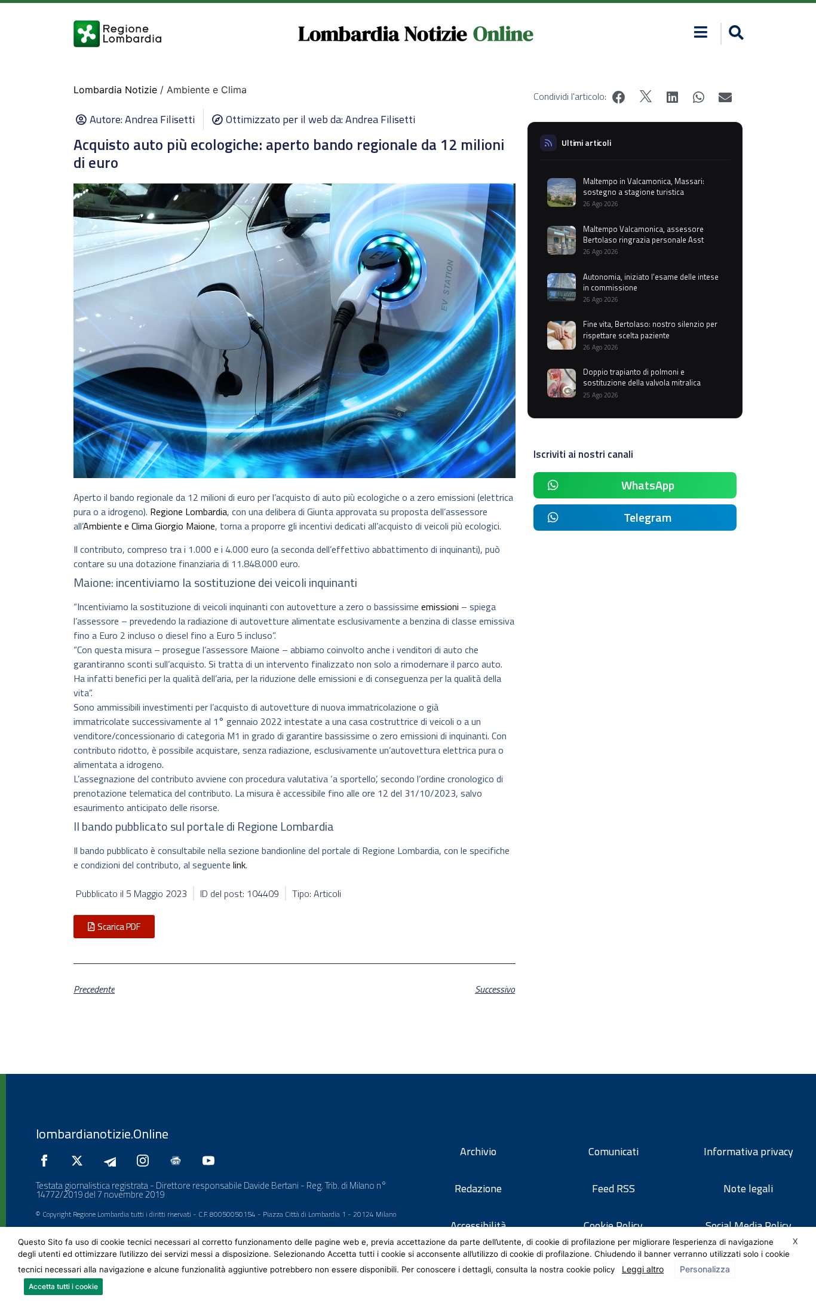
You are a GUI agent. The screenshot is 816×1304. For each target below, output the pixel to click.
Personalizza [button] (705, 1269)
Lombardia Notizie (382, 33)
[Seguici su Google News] (179, 1161)
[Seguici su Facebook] (47, 1161)
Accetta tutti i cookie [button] (63, 1286)
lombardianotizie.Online (102, 1134)
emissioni (440, 606)
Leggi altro (643, 1269)
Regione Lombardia (188, 511)
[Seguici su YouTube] (211, 1161)
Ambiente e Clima (117, 526)
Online (503, 33)
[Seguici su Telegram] (113, 1161)
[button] (701, 32)
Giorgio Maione (185, 526)
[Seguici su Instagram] (146, 1161)
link (239, 865)
